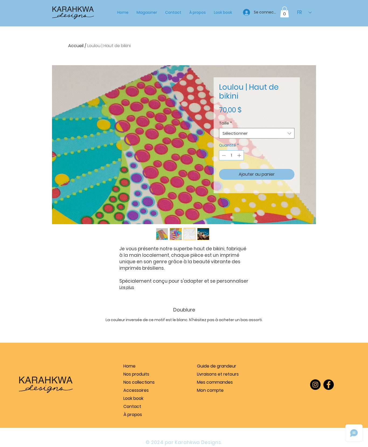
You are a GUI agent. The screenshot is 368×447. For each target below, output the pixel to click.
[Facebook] (328, 384)
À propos (132, 414)
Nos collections (139, 382)
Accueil (76, 46)
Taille (225, 123)
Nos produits (136, 374)
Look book (133, 398)
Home (129, 366)
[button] (147, 12)
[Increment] (239, 155)
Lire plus (126, 287)
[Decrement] (223, 155)
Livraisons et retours (217, 374)
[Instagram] (315, 384)
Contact (132, 406)
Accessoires (136, 390)
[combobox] (256, 133)
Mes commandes (215, 382)
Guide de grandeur (216, 366)
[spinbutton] (231, 155)
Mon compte (210, 390)
